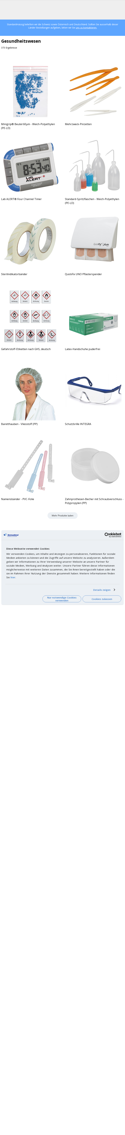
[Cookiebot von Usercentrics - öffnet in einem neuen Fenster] (107, 535)
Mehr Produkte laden (62, 515)
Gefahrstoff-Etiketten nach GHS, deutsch (26, 349)
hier (13, 577)
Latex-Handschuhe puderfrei (82, 349)
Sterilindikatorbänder (14, 274)
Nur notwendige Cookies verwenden (61, 599)
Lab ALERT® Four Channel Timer (21, 199)
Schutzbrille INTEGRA (78, 424)
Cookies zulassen (102, 599)
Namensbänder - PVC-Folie (17, 499)
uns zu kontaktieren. (86, 27)
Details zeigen (102, 589)
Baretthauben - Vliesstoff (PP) (19, 424)
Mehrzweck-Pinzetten (78, 124)
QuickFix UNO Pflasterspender (83, 274)
